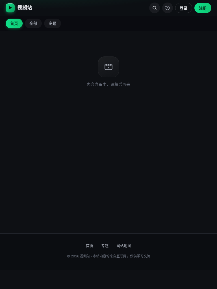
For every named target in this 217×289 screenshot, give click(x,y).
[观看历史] (167, 8)
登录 (184, 8)
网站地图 (123, 245)
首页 (14, 23)
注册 (203, 8)
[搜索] (154, 8)
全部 (33, 23)
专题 (53, 23)
